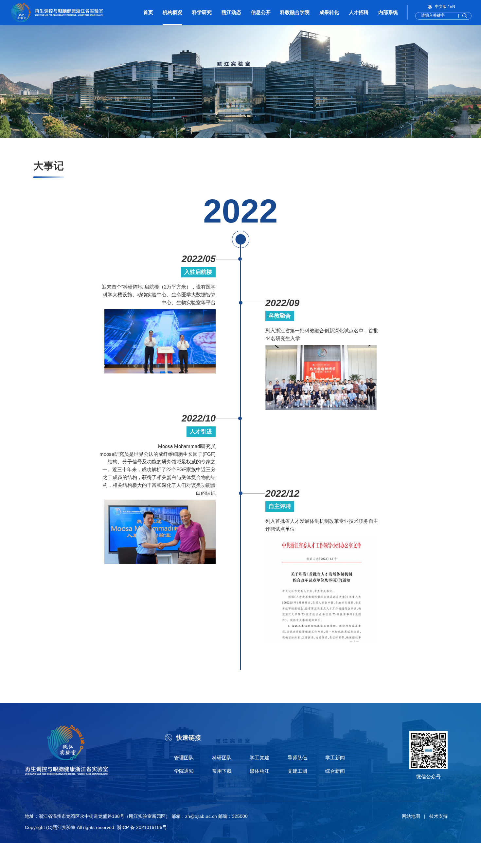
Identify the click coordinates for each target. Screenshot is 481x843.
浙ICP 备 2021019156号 (142, 827)
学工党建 (259, 757)
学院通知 (184, 771)
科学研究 (202, 12)
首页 (148, 12)
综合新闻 (335, 771)
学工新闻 (335, 757)
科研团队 (222, 757)
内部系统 (388, 12)
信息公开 (261, 12)
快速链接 (188, 737)
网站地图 (411, 816)
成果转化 (329, 12)
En (452, 6)
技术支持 (438, 816)
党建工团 (297, 771)
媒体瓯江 (259, 771)
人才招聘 (358, 12)
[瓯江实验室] (56, 12)
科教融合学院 (295, 12)
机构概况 (172, 12)
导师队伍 (297, 757)
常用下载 (222, 771)
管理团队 (184, 757)
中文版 (441, 6)
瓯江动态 (231, 12)
